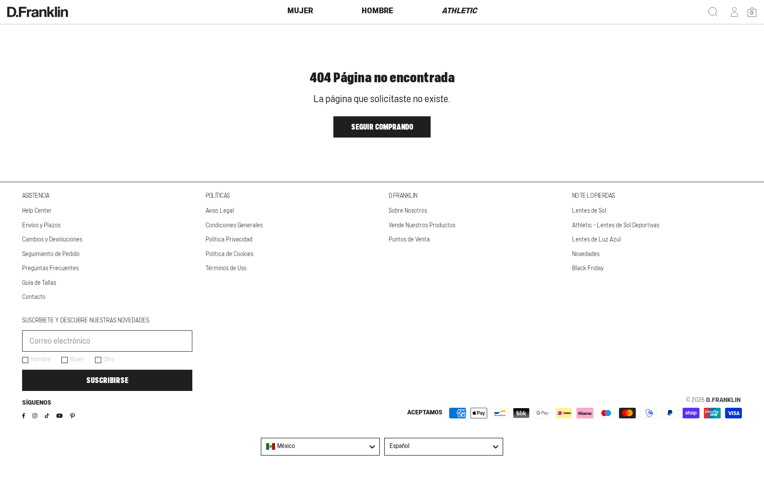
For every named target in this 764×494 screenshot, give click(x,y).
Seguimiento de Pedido (51, 254)
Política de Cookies (229, 254)
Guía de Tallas (39, 283)
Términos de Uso (226, 268)
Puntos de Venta (409, 240)
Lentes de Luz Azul (596, 240)
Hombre (40, 359)
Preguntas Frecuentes (50, 268)
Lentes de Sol (589, 211)
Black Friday (588, 268)
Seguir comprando (382, 127)
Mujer (77, 359)
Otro (109, 359)
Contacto (34, 297)
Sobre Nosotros (408, 211)
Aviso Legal (220, 211)
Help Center (37, 211)
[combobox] (320, 447)
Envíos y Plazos (41, 225)
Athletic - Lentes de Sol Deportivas (615, 225)
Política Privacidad (229, 240)
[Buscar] (713, 12)
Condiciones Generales (234, 225)
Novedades (586, 254)
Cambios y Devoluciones (52, 240)
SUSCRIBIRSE (107, 380)
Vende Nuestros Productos (422, 225)
